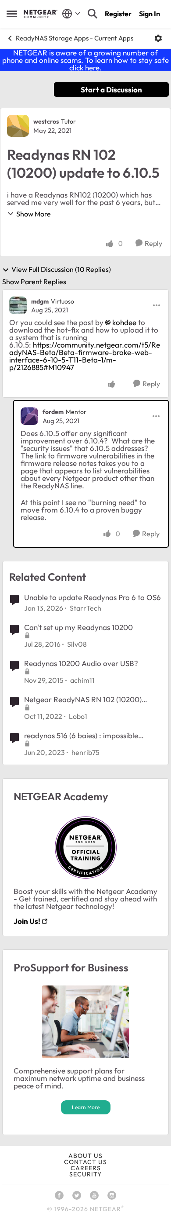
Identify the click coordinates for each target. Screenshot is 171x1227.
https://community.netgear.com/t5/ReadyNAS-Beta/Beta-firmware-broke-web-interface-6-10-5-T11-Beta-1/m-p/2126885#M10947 (84, 356)
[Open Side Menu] (11, 13)
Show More (33, 213)
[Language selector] (71, 13)
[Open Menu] (158, 38)
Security (85, 1174)
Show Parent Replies (34, 281)
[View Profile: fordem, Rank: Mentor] (29, 416)
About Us (85, 1156)
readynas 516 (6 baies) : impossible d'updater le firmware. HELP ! (81, 735)
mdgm (40, 301)
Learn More (86, 1107)
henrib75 (85, 752)
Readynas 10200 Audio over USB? (81, 663)
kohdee (124, 322)
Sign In (149, 13)
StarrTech (85, 608)
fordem (53, 412)
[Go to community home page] (40, 14)
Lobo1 (78, 716)
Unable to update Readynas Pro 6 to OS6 (92, 597)
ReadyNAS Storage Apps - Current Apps (74, 38)
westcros (46, 121)
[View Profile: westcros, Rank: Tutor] (18, 126)
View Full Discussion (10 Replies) (61, 270)
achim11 (82, 680)
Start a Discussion (111, 89)
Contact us (85, 1162)
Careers (86, 1168)
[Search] (92, 13)
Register (118, 13)
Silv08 (77, 644)
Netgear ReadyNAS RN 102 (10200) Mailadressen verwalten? (83, 699)
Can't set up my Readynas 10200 (78, 627)
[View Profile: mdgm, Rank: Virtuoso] (18, 305)
